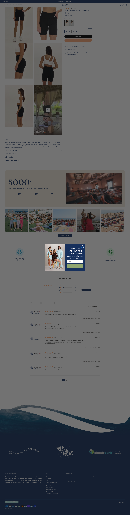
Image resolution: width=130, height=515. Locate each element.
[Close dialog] (82, 247)
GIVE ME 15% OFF (75, 266)
